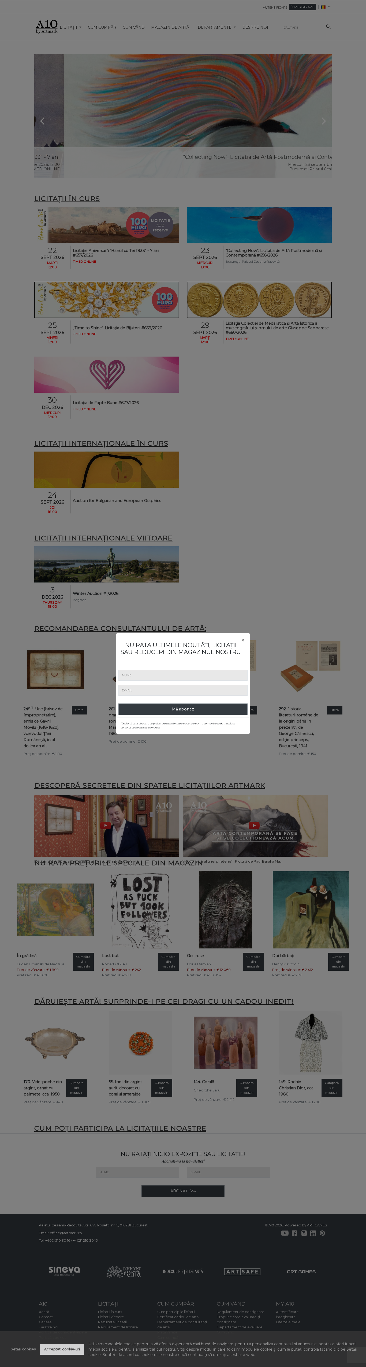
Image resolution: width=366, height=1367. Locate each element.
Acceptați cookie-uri (62, 1349)
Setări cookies (23, 1349)
